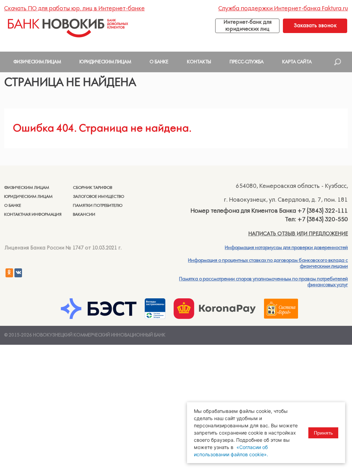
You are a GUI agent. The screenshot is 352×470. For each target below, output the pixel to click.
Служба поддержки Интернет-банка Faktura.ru (283, 8)
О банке (12, 205)
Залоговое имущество (98, 196)
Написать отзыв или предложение (298, 234)
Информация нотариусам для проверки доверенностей (286, 247)
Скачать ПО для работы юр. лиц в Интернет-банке (74, 8)
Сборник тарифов (92, 187)
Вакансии (84, 214)
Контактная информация (33, 214)
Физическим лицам (26, 187)
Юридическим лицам (28, 196)
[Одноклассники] (9, 272)
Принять (323, 433)
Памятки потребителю (97, 205)
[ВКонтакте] (18, 272)
